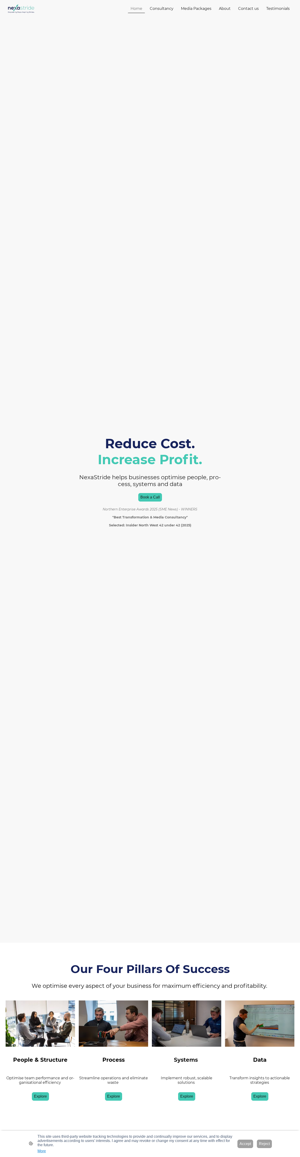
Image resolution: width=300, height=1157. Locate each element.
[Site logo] (21, 9)
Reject (264, 1144)
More (42, 1151)
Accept (245, 1144)
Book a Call (150, 497)
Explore (40, 1096)
